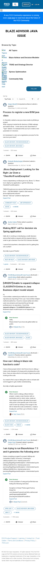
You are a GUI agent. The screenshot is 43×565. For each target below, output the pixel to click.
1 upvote (5, 264)
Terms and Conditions (15, 540)
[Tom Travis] (10, 414)
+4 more (15, 207)
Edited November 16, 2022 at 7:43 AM (19, 165)
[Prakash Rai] (10, 327)
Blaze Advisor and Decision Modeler (24, 57)
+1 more (27, 425)
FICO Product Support (9, 538)
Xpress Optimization (17, 72)
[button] (26, 4)
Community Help (16, 79)
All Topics (13, 50)
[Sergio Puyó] (10, 502)
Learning (22, 538)
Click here (11, 18)
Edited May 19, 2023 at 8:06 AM (17, 108)
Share (34, 155)
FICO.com (5, 543)
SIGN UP (26, 4)
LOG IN (37, 4)
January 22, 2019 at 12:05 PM (17, 444)
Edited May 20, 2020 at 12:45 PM (18, 357)
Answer (20, 155)
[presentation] (21, 130)
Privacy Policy (30, 540)
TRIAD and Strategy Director (21, 65)
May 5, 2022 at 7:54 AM (15, 224)
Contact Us (30, 538)
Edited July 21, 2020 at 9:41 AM (17, 279)
